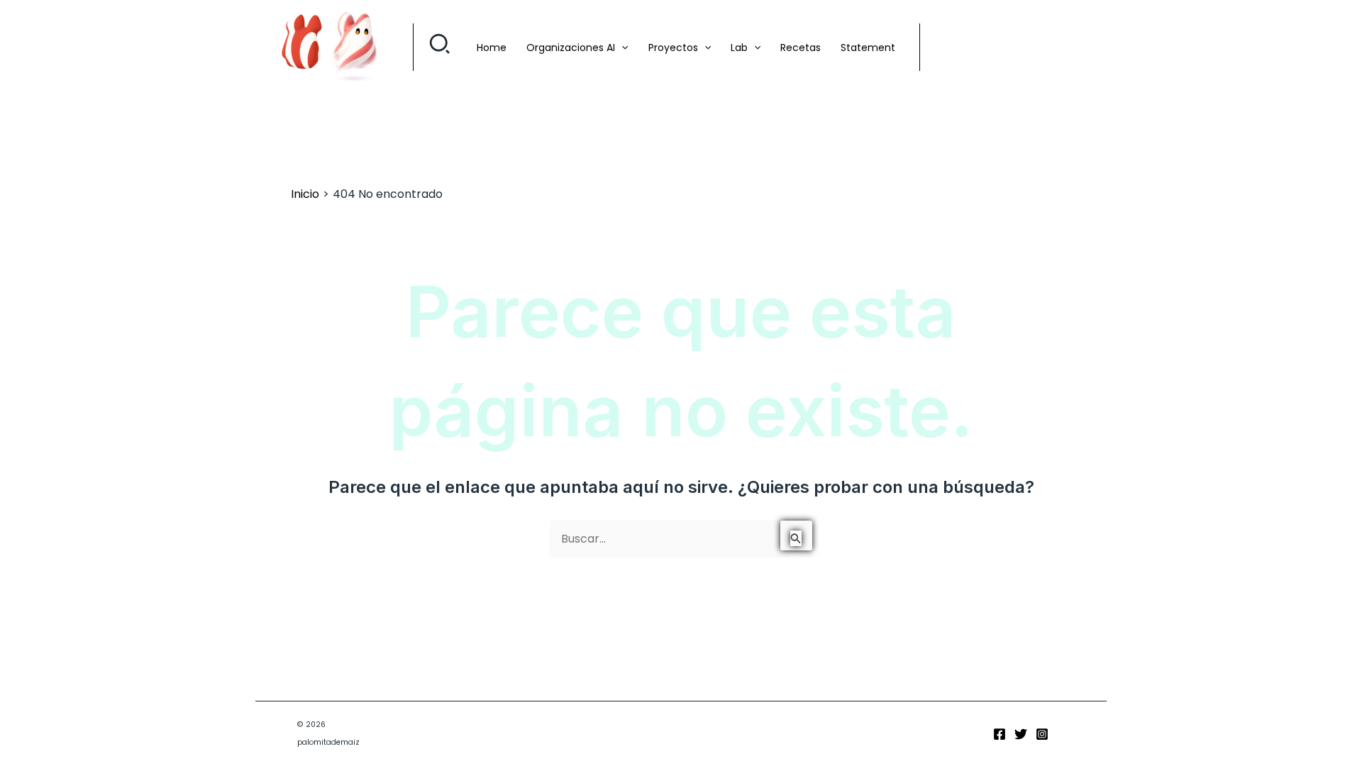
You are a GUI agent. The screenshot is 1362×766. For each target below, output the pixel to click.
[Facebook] (999, 734)
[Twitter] (1020, 734)
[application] (621, 47)
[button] (440, 47)
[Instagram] (1042, 734)
